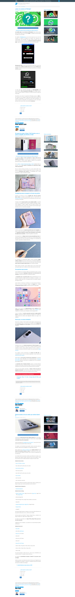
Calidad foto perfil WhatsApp (32, 1)
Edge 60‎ (17, 504)
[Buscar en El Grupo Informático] (59, 1)
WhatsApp (19, 120)
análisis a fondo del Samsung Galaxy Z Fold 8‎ (26, 163)
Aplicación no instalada (39, 1)
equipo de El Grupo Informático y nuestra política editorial (23, 400)
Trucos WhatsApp (20, 124)
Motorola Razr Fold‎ (18, 198)
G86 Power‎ (22, 531)
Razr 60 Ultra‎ (21, 468)
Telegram (22, 120)
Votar (20, 113)
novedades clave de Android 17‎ (28, 442)
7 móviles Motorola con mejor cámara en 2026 (24, 565)
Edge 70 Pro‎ (34, 493)
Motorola (19, 588)
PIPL (43, 1)
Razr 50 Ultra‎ (18, 475)
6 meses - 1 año (22, 108)
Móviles (16, 588)
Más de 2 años (22, 111)
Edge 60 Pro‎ (27, 504)
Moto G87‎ (17, 528)
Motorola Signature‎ (19, 488)
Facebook (38, 400)
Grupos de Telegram (26, 1)
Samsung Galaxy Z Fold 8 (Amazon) (28, 374)
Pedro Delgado (17, 10)
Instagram (16, 120)
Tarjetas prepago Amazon (47, 0)
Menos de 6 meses (22, 107)
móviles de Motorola (26, 449)
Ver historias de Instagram (48, 1)
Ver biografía (22, 130)
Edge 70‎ (17, 493)
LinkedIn (26, 409)
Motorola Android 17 (27, 0)
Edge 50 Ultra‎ (18, 506)
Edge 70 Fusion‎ (21, 493)
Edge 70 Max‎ (20, 494)
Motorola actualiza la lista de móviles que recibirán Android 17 (27, 30)
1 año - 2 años (22, 390)
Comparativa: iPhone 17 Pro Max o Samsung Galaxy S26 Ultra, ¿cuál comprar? (29, 377)
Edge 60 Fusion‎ (21, 504)
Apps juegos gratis (41, 0)
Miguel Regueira (17, 136)
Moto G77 (17, 533)
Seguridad (17, 124)
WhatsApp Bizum (37, 0)
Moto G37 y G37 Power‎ (20, 543)
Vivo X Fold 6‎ (17, 358)
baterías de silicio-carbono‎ (19, 355)
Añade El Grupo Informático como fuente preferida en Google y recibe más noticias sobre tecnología (28, 153)
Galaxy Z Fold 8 (32, 0)
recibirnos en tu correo (27, 120)
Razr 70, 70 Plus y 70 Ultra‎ (20, 463)
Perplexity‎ (37, 309)
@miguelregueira (22, 409)
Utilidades (25, 124)
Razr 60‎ (17, 468)
